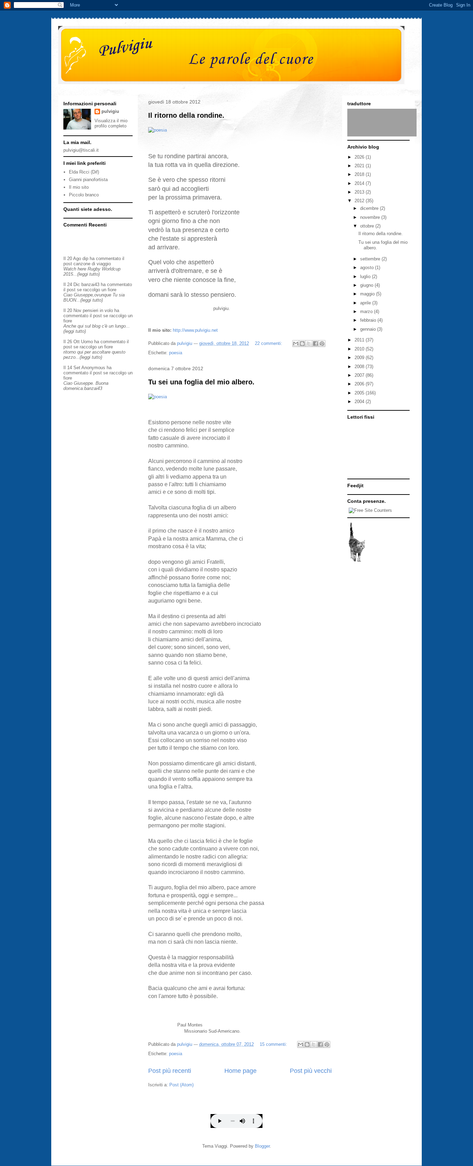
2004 (360, 401)
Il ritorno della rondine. (186, 115)
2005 (360, 392)
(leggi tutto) (88, 274)
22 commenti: (269, 343)
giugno (367, 285)
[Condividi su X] (308, 343)
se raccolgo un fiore (96, 289)
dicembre (370, 208)
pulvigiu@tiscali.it (81, 150)
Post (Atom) (181, 1084)
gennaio (368, 329)
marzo (367, 311)
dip (85, 258)
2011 (360, 339)
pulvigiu (110, 111)
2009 (360, 357)
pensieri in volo (98, 310)
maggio (368, 293)
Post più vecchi (311, 1070)
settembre (371, 258)
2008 (360, 366)
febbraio (368, 320)
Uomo (87, 341)
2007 (360, 375)
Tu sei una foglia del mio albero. (201, 382)
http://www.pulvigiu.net (195, 330)
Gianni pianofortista (88, 179)
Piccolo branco (84, 194)
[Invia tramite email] (295, 343)
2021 (360, 165)
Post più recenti (169, 1070)
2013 (360, 192)
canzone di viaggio (92, 263)
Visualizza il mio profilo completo (111, 123)
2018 (360, 174)
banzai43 (90, 284)
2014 (360, 183)
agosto (367, 267)
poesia (175, 352)
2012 (360, 200)
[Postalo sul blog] (302, 343)
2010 (360, 348)
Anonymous (93, 367)
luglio (366, 276)
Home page (240, 1070)
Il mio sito (79, 187)
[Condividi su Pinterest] (322, 343)
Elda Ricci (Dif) (84, 172)
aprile (366, 302)
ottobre (367, 226)
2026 (360, 157)
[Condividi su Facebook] (315, 343)
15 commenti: (274, 1044)
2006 (360, 383)
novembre (370, 217)
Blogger (262, 1146)
